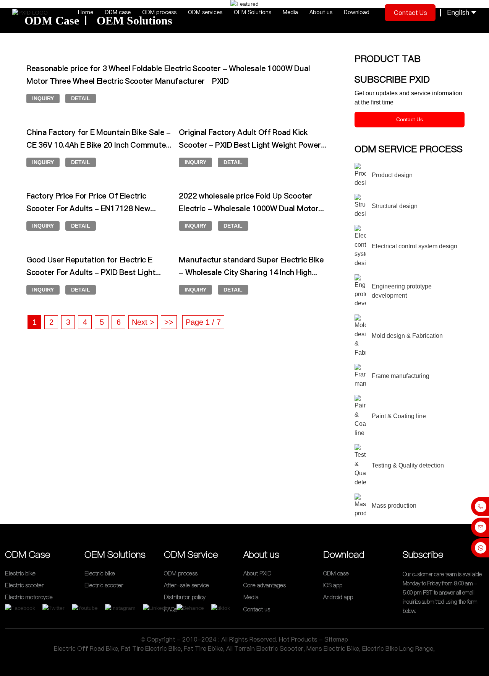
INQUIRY (43, 98)
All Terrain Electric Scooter (264, 648)
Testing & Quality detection (408, 465)
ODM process (159, 12)
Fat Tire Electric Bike (151, 648)
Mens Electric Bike (332, 648)
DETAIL (80, 98)
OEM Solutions (252, 12)
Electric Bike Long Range (397, 648)
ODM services (205, 12)
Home (85, 12)
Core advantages (264, 585)
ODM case (118, 12)
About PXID (257, 573)
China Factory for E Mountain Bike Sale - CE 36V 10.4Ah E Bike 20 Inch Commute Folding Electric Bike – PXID (98, 145)
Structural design (395, 206)
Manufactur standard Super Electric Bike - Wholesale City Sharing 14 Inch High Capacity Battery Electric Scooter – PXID (251, 272)
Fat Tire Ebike (203, 648)
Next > (143, 322)
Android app (338, 597)
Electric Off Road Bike (86, 648)
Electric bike (20, 573)
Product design (392, 175)
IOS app (332, 585)
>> (168, 322)
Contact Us (409, 119)
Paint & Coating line (399, 416)
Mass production (394, 505)
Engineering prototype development (402, 291)
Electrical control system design (414, 246)
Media (290, 12)
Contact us (410, 12)
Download (356, 12)
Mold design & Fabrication (407, 335)
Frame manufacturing (400, 376)
